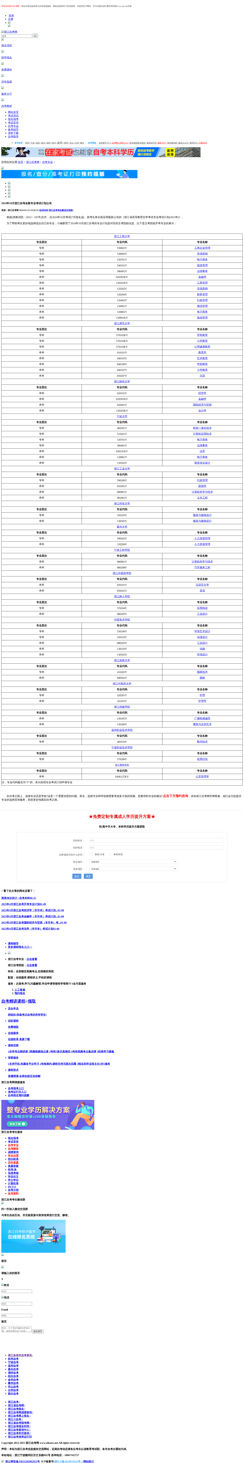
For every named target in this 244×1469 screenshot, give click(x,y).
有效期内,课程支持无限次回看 (58, 1063)
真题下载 (24, 1039)
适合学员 (13, 1008)
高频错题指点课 (38, 1051)
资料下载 (13, 133)
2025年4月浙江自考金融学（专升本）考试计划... (32, 916)
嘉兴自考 (13, 1369)
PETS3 (12, 1186)
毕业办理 (13, 1155)
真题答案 (13, 1166)
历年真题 (13, 1162)
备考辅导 (13, 129)
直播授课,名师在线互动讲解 (24, 1076)
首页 (20, 162)
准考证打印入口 (17, 1091)
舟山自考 (13, 1386)
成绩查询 (13, 1152)
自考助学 (13, 136)
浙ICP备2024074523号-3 (69, 1461)
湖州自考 (13, 1372)
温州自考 (13, 1365)
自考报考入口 (16, 1088)
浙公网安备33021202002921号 (22, 1461)
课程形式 (13, 1070)
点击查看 (32, 959)
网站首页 (13, 112)
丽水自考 (13, 1393)
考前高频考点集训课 (83, 1051)
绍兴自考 (13, 1376)
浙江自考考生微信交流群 (61, 210)
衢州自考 (13, 1383)
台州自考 (13, 1390)
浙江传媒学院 (122, 706)
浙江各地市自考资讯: (20, 1355)
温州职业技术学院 (122, 730)
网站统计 (88, 1461)
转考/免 (12, 1169)
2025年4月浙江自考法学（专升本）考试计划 (30, 928)
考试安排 (13, 122)
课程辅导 (13, 943)
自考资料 (13, 1193)
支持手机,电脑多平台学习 (23, 1063)
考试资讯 (13, 115)
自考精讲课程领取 (18, 1001)
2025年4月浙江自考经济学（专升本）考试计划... (32, 910)
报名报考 (13, 119)
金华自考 (13, 1379)
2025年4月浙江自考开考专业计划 (23, 904)
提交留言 (38, 1331)
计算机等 (13, 1183)
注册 (10, 19)
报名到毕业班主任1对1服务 (93, 1063)
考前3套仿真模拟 (59, 1051)
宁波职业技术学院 (122, 747)
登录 (11, 15)
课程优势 (13, 1045)
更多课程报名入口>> (20, 947)
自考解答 (13, 1148)
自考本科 (44, 210)
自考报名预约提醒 (18, 1095)
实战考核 (13, 1173)
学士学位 (13, 1180)
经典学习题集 (105, 1051)
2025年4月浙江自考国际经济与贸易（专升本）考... (34, 922)
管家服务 (13, 1057)
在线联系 (13, 1039)
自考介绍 (13, 1190)
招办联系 (13, 1159)
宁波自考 (13, 1362)
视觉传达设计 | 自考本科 (18, 898)
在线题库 (13, 1033)
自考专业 (13, 126)
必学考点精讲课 (18, 1051)
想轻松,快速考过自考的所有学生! (27, 1014)
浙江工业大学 (122, 468)
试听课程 (13, 1020)
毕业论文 (13, 1176)
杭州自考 (13, 1358)
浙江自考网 (32, 162)
